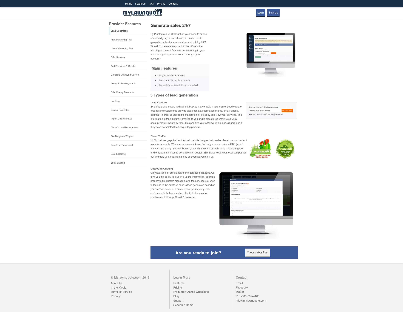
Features (140, 3)
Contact (173, 3)
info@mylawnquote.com (251, 300)
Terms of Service (121, 291)
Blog (176, 296)
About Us (116, 283)
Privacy (115, 296)
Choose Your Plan (257, 252)
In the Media (118, 287)
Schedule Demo (183, 305)
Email (239, 283)
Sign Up (273, 12)
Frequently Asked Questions (191, 291)
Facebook (242, 287)
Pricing (161, 3)
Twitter (240, 291)
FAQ (151, 3)
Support (178, 300)
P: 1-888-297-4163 (247, 296)
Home (128, 3)
